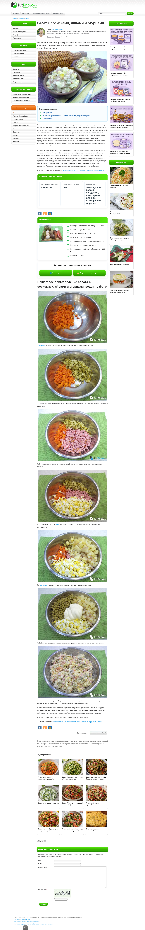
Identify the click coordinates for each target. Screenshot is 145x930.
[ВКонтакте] (40, 213)
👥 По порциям (56, 273)
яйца (57, 524)
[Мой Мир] (50, 213)
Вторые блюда (18, 119)
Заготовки (16, 132)
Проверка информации (33, 921)
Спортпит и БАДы (19, 53)
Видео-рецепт (47, 119)
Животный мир (18, 78)
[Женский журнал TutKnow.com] (24, 5)
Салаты (27, 18)
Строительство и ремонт (21, 100)
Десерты (16, 138)
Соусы (15, 135)
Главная (16, 13)
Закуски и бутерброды (21, 125)
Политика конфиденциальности (22, 924)
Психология (17, 38)
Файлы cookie (35, 924)
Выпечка (16, 129)
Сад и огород (17, 82)
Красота (15, 28)
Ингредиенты (47, 113)
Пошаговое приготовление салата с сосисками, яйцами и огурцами (66, 116)
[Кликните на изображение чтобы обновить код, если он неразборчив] (62, 897)
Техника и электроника (21, 97)
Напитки (16, 141)
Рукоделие (16, 72)
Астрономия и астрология (22, 94)
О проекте (16, 919)
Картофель (43, 585)
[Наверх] (25, 927)
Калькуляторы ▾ (58, 13)
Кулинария (21, 18)
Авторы (22, 919)
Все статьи (25, 13)
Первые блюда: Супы (20, 116)
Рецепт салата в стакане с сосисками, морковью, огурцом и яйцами (77, 722)
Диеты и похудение (19, 32)
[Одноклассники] (45, 213)
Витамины (16, 57)
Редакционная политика (20, 921)
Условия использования (46, 924)
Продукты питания (19, 50)
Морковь (42, 345)
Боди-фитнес (17, 35)
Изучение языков (19, 75)
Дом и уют (16, 69)
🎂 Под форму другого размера (89, 273)
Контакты (27, 919)
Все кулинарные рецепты (41, 13)
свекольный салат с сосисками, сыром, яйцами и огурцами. (84, 170)
